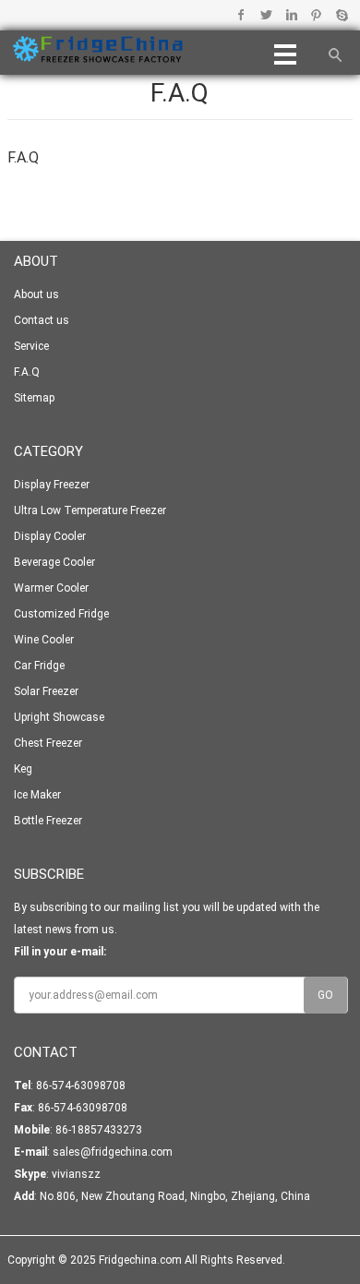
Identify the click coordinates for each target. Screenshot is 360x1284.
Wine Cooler (44, 639)
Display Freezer (52, 484)
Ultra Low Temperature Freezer (90, 510)
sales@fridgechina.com (113, 1152)
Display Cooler (50, 536)
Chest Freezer (48, 743)
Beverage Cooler (54, 562)
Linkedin (291, 15)
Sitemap (34, 397)
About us (36, 294)
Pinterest (316, 15)
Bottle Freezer (48, 820)
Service (31, 346)
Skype (341, 15)
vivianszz (76, 1174)
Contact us (41, 320)
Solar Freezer (46, 691)
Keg (23, 768)
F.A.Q (27, 372)
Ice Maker (37, 794)
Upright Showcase (59, 717)
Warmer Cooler (51, 588)
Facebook (241, 15)
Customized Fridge (61, 613)
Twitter (266, 15)
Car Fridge (39, 665)
